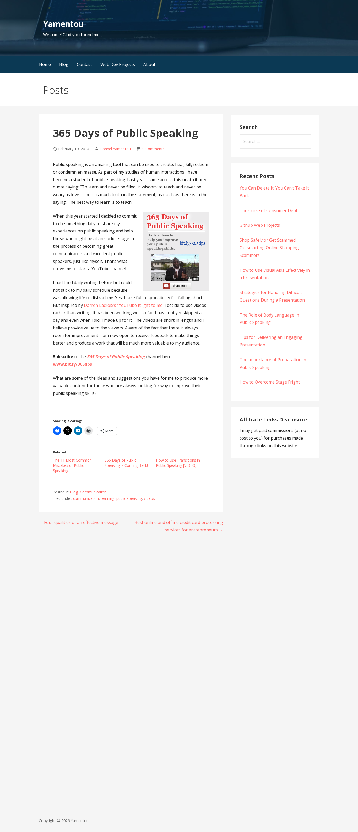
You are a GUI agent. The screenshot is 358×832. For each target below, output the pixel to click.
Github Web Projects (260, 225)
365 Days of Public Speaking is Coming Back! (126, 463)
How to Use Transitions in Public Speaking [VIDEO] (178, 463)
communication (86, 498)
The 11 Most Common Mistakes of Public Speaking (72, 465)
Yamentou (63, 23)
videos (149, 498)
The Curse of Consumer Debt (268, 210)
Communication (93, 492)
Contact (84, 64)
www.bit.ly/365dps (72, 364)
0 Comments (153, 148)
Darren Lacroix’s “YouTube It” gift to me (123, 305)
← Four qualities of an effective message (78, 522)
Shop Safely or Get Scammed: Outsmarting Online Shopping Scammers (269, 247)
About (149, 64)
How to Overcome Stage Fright (270, 382)
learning (107, 498)
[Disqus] (131, 605)
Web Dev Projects (117, 64)
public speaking (129, 498)
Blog (63, 64)
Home (45, 64)
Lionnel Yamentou (115, 148)
